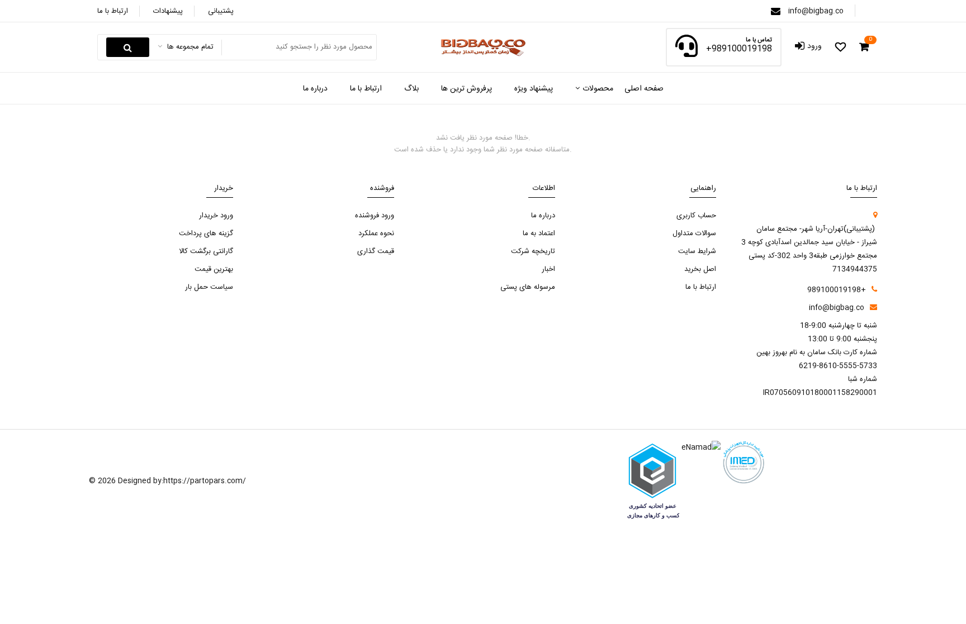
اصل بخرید (700, 269)
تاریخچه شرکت (533, 251)
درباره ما (543, 215)
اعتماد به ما (539, 233)
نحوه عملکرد (376, 233)
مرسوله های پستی (527, 287)
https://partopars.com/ (204, 481)
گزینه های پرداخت (206, 233)
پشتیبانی (221, 11)
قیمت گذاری (375, 251)
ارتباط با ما (112, 11)
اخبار (548, 269)
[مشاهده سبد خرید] (864, 47)
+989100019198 (739, 49)
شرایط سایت (697, 251)
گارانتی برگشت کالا (206, 251)
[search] (127, 47)
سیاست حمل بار (209, 287)
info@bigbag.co (816, 11)
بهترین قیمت (214, 269)
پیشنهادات (168, 11)
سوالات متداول (694, 233)
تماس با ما (759, 40)
